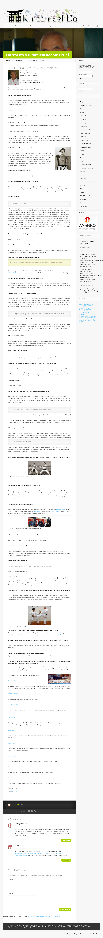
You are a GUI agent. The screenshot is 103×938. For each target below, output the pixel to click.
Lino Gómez (36, 511)
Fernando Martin (83, 311)
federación (89, 309)
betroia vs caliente (85, 247)
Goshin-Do (83, 178)
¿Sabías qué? (83, 206)
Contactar (14, 26)
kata (82, 315)
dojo (88, 308)
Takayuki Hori (11, 717)
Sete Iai (47, 176)
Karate (82, 112)
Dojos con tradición (42, 26)
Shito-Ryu (84, 116)
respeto (88, 317)
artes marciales (88, 304)
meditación (86, 316)
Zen (81, 157)
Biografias (19, 60)
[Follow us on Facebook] (88, 25)
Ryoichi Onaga (12, 756)
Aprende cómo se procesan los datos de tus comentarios (44, 916)
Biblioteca (32, 26)
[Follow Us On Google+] (97, 25)
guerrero (92, 311)
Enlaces (82, 189)
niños (90, 316)
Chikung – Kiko (84, 140)
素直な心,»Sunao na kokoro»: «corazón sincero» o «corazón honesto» (88, 264)
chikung (90, 305)
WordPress (96, 934)
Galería (82, 192)
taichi (86, 320)
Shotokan (84, 119)
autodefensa (81, 305)
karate (86, 312)
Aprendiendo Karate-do (88, 130)
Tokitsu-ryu (83, 136)
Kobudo (82, 154)
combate (94, 305)
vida (79, 321)
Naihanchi (58, 635)
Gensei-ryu (84, 126)
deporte (84, 308)
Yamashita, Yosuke (87, 293)
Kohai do (14, 791)
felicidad (94, 309)
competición (82, 307)
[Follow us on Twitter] (83, 25)
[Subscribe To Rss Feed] (92, 25)
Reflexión (82, 171)
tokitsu (94, 320)
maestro (81, 316)
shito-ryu (92, 319)
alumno (80, 304)
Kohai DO (23, 68)
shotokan (82, 320)
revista (91, 317)
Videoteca (83, 199)
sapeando (85, 319)
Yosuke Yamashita (13, 693)
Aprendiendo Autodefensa (88, 182)
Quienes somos (23, 26)
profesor (80, 317)
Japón (81, 313)
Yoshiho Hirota (12, 767)
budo (86, 305)
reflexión (85, 317)
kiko (92, 315)
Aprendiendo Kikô (86, 143)
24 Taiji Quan (36, 176)
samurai (80, 319)
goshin (89, 311)
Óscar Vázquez (55, 511)
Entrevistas (83, 109)
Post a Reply (66, 840)
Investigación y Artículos (87, 105)
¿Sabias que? (53, 26)
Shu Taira (10, 778)
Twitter (34, 811)
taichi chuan (90, 320)
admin (17, 845)
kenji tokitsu (87, 315)
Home (7, 26)
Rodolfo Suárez (60, 509)
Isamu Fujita (11, 743)
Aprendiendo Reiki (86, 164)
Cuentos (83, 175)
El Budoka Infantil (85, 196)
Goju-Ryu (84, 123)
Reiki (81, 161)
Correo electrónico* (84, 74)
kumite (95, 315)
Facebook (32, 811)
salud (94, 317)
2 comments (51, 68)
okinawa (93, 316)
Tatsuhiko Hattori (12, 704)
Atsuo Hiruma (11, 730)
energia (85, 309)
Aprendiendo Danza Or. (86, 168)
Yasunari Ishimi (12, 681)
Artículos (82, 185)
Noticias (82, 150)
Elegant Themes (79, 934)
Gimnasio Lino (13, 273)
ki (90, 315)
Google (29, 811)
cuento (88, 307)
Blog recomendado (85, 147)
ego (90, 308)
